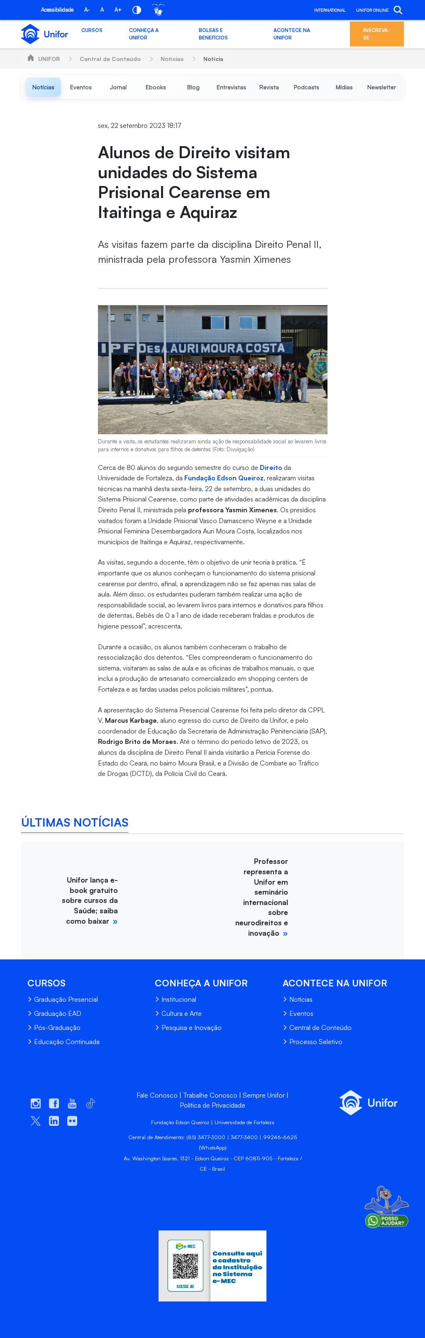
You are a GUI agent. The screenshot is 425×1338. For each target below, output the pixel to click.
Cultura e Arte (181, 1013)
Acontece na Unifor (292, 34)
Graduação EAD (57, 1013)
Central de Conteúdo (110, 58)
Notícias (172, 58)
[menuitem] (43, 87)
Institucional (178, 999)
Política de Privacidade (212, 1105)
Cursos (92, 30)
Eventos (301, 1013)
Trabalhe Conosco (210, 1095)
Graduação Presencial (66, 999)
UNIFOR (49, 58)
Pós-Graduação (57, 1027)
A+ (118, 9)
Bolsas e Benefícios (213, 34)
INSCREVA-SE (376, 34)
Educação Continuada (67, 1041)
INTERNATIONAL (329, 9)
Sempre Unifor (264, 1095)
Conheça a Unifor (144, 34)
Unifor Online (372, 9)
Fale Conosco (157, 1095)
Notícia (213, 58)
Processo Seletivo (315, 1041)
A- (87, 9)
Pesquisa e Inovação (191, 1027)
